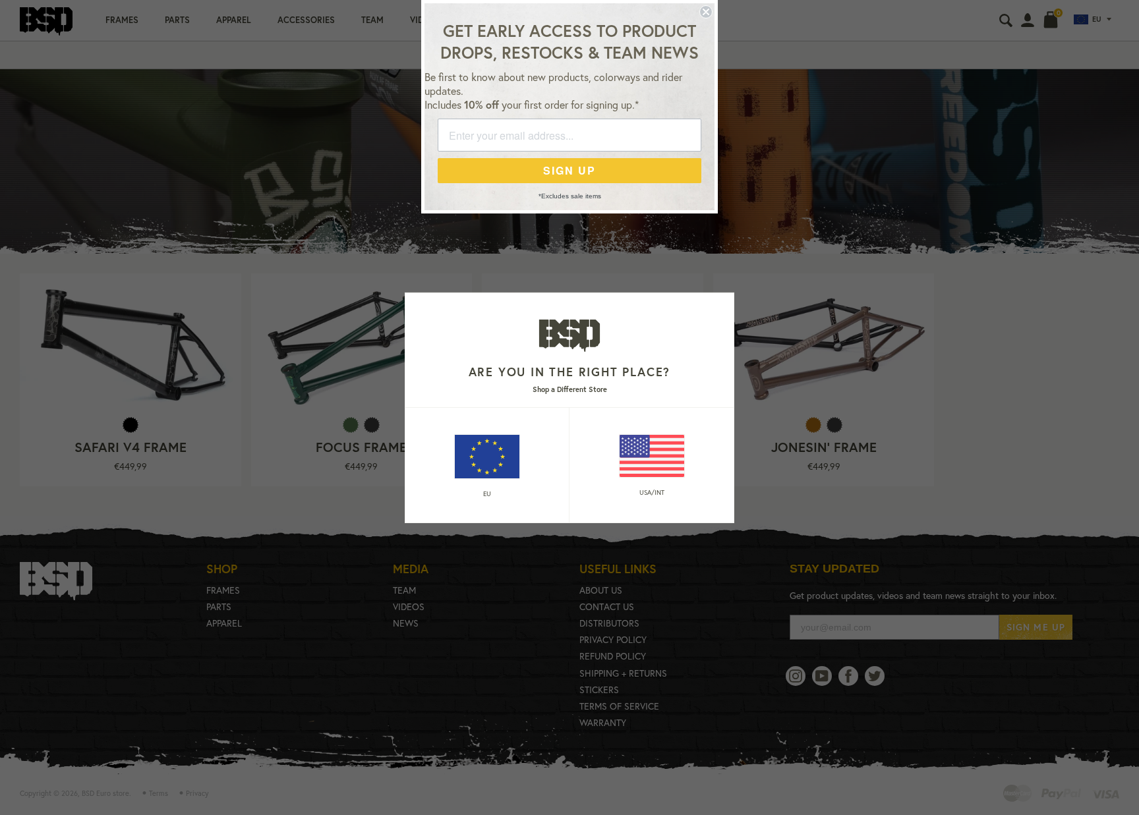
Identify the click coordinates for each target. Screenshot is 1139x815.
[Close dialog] (706, 11)
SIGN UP (569, 170)
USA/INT (651, 492)
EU (487, 494)
